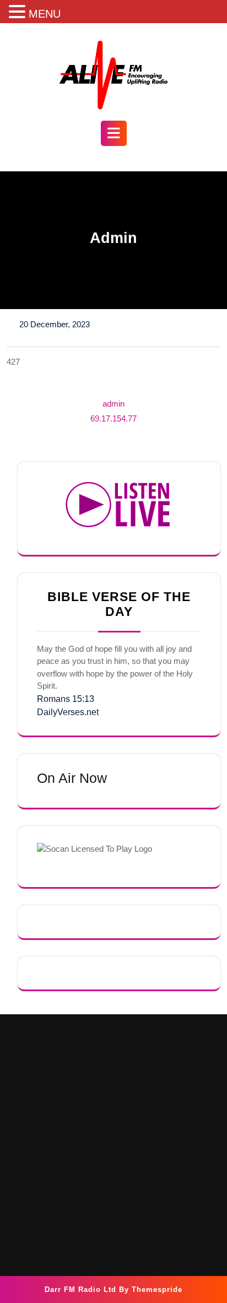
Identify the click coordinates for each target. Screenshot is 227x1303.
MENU (45, 14)
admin (113, 403)
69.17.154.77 (113, 418)
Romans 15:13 (65, 699)
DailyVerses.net (68, 712)
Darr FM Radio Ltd (80, 1289)
